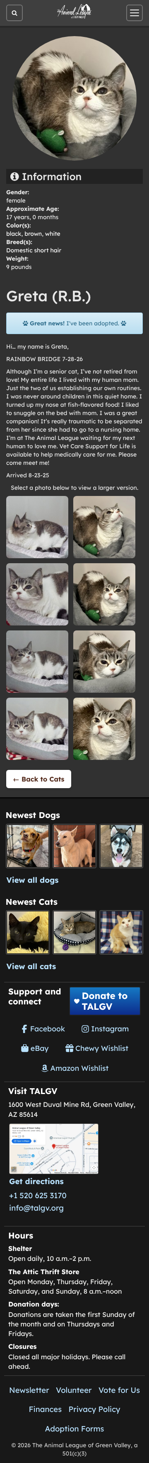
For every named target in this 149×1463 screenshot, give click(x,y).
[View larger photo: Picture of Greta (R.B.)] (37, 526)
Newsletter (29, 1390)
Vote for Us (119, 1390)
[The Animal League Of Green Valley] (74, 11)
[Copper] (28, 846)
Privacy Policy (94, 1409)
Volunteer (73, 1390)
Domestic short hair (33, 250)
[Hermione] (75, 932)
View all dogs (33, 880)
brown (33, 233)
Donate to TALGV (104, 1001)
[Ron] (121, 932)
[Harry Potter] (28, 932)
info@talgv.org (36, 1208)
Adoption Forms (74, 1429)
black (14, 233)
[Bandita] (121, 846)
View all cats (31, 966)
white (52, 233)
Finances (45, 1409)
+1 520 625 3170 (38, 1195)
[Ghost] (75, 846)
